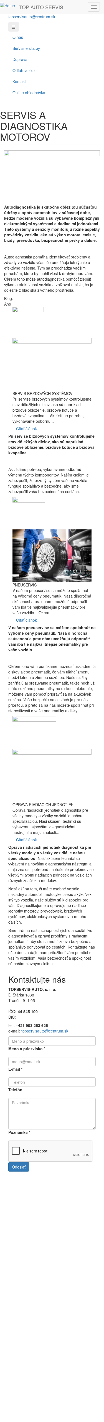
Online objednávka (28, 92)
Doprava (19, 59)
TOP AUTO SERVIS (41, 7)
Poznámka (19, 1132)
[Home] (7, 5)
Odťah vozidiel (24, 70)
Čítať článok (26, 428)
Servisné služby (26, 48)
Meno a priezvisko (26, 1048)
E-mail (15, 1069)
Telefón (15, 1089)
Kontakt (19, 81)
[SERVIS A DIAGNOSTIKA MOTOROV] (52, 177)
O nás (17, 37)
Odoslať (19, 1167)
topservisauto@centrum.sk (31, 16)
